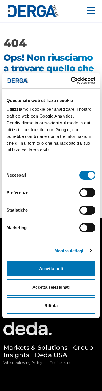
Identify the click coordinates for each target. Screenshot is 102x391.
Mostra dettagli (69, 250)
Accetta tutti (51, 268)
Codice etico (60, 362)
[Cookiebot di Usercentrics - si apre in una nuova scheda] (71, 80)
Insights (16, 355)
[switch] (87, 192)
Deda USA (51, 355)
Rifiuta (51, 305)
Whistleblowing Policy (22, 362)
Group (83, 347)
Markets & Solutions (35, 347)
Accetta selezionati (51, 287)
